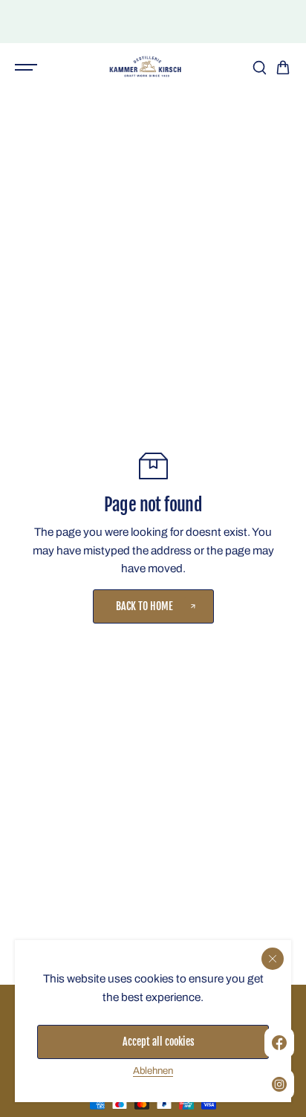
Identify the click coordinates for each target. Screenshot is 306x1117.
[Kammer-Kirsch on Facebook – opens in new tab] (279, 1043)
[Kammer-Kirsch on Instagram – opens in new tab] (279, 1084)
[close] (272, 959)
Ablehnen (153, 1070)
